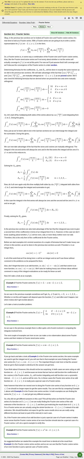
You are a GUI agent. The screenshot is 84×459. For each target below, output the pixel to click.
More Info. (31, 4)
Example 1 (33, 356)
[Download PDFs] (65, 18)
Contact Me (24, 454)
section (54, 65)
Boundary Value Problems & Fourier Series (28, 22)
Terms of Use (59, 454)
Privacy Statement (35, 454)
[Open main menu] (81, 18)
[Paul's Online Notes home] (3, 18)
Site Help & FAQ (48, 454)
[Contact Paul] (77, 18)
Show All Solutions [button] (57, 33)
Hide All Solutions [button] (72, 33)
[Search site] (72, 18)
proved (63, 76)
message (7, 4)
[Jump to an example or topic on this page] (79, 454)
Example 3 (18, 391)
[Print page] (69, 18)
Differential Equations (9, 22)
